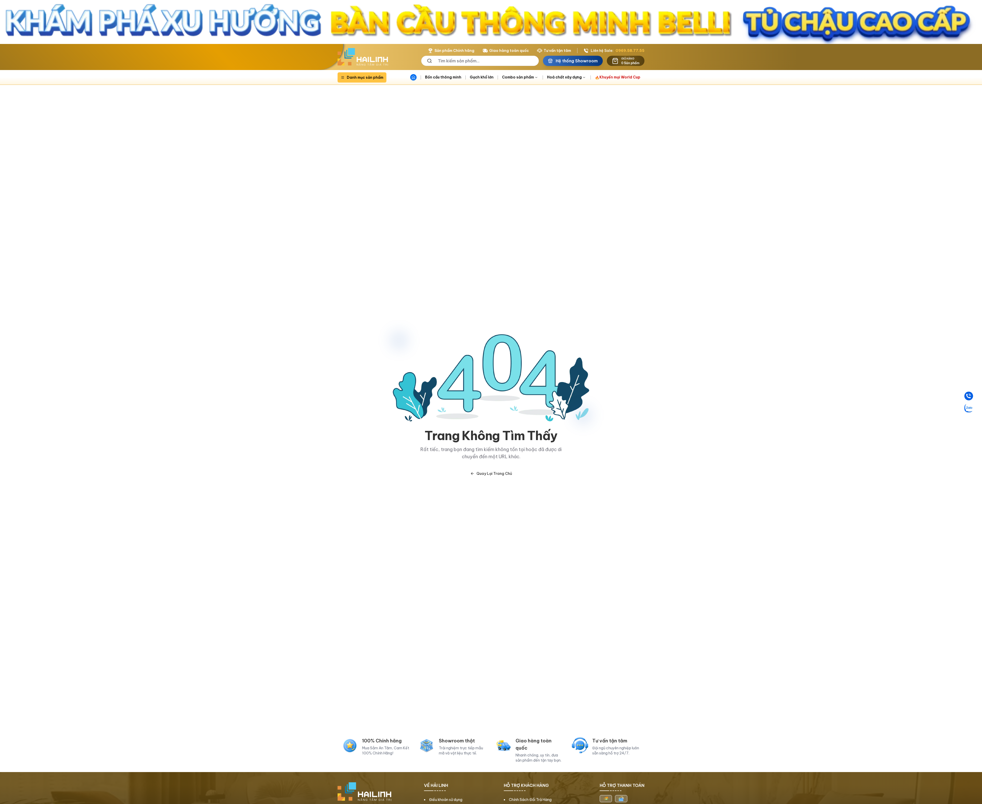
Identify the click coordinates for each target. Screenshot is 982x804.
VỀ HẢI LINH (436, 785)
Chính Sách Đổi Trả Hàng (530, 799)
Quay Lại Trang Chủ (494, 473)
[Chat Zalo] (968, 408)
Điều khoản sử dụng (445, 799)
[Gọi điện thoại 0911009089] (968, 396)
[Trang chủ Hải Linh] (363, 57)
